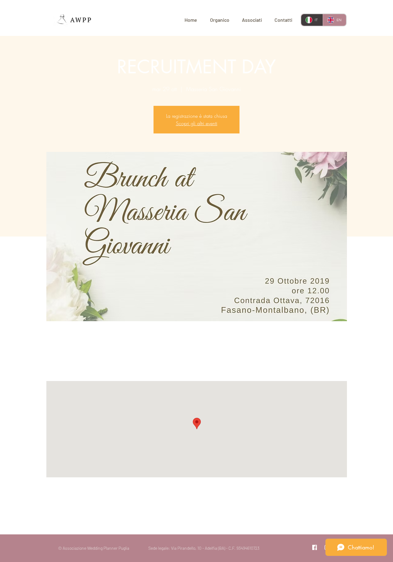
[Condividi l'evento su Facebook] (70, 518)
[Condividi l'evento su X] (85, 518)
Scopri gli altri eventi (196, 123)
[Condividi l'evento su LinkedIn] (100, 518)
